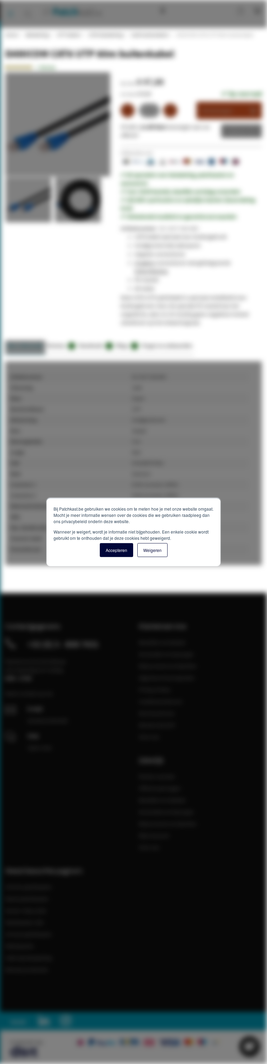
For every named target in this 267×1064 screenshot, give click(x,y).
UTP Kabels (68, 35)
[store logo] (72, 11)
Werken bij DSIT (157, 724)
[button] (30, 201)
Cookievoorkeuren (161, 701)
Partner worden (157, 776)
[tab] (25, 347)
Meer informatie (25, 345)
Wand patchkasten (27, 898)
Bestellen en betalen (162, 642)
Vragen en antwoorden (166, 345)
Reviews (60, 345)
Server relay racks (26, 910)
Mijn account (217, 10)
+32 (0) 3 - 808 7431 (63, 644)
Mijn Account (154, 835)
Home (11, 35)
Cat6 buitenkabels (149, 35)
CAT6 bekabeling (105, 35)
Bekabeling (37, 35)
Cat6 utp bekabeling (28, 957)
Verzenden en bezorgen (166, 654)
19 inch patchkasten (28, 886)
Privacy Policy (154, 689)
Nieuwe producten (26, 969)
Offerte (236, 130)
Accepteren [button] (116, 550)
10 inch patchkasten (28, 934)
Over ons (149, 736)
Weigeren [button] (152, 550)
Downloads (94, 345)
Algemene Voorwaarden (167, 677)
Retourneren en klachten (168, 665)
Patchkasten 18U (24, 922)
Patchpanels (19, 945)
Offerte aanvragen (160, 788)
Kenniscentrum (178, 10)
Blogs (126, 345)
